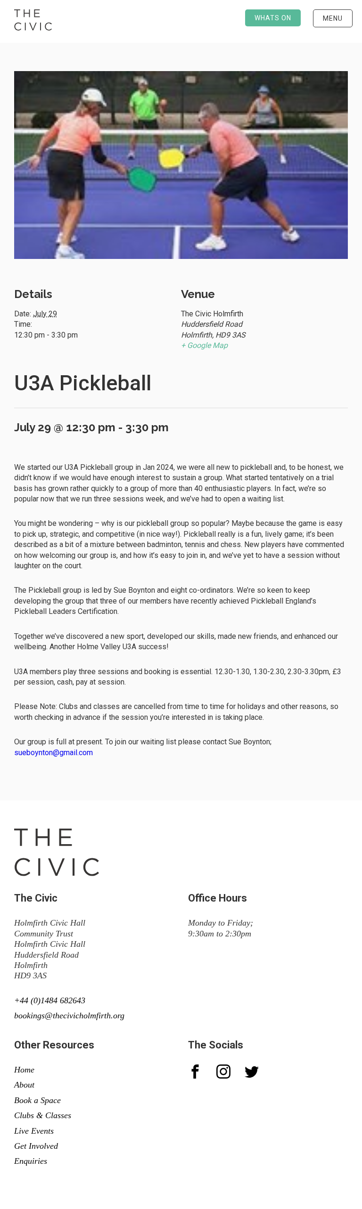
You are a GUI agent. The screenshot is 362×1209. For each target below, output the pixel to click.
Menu (333, 18)
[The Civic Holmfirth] (33, 21)
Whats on (273, 18)
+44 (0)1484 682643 (49, 1000)
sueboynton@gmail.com (54, 752)
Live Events (34, 1131)
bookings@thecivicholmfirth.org (69, 1015)
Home (24, 1069)
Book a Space (37, 1100)
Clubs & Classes (42, 1115)
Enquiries (30, 1161)
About (24, 1084)
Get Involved (36, 1146)
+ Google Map (204, 345)
